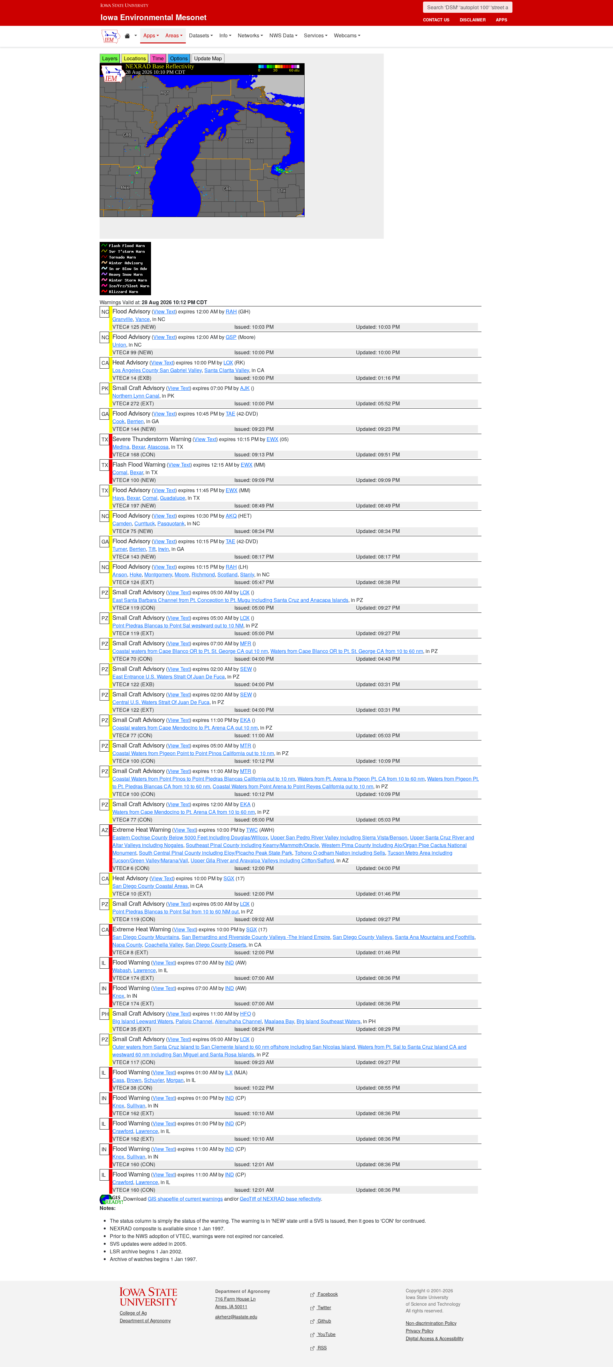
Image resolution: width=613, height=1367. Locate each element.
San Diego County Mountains (145, 937)
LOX (228, 362)
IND (229, 962)
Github (323, 1321)
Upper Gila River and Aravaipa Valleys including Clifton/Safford (262, 860)
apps (501, 20)
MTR (245, 745)
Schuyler (154, 1080)
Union (119, 344)
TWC (252, 829)
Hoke (136, 574)
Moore (182, 574)
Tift (151, 548)
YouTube (326, 1334)
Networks (248, 35)
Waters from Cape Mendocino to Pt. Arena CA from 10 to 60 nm (183, 811)
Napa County (127, 944)
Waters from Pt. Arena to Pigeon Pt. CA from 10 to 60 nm (361, 778)
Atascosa (158, 446)
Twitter (323, 1307)
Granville (122, 319)
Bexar (138, 446)
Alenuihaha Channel (238, 1021)
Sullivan (136, 1105)
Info (223, 35)
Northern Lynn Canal (135, 395)
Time (158, 58)
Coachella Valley (164, 944)
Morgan (175, 1080)
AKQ (231, 515)
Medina (120, 446)
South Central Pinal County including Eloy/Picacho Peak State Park (215, 852)
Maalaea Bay (279, 1021)
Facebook (327, 1294)
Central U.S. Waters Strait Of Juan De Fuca (160, 702)
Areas (172, 35)
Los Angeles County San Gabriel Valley (157, 370)
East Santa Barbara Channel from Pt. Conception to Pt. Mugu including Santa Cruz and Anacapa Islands (230, 600)
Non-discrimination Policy (431, 1323)
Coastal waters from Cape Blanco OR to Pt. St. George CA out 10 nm (190, 651)
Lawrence (144, 970)
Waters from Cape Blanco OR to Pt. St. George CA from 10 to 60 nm (346, 651)
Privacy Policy (420, 1330)
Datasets (199, 35)
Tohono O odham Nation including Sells (340, 852)
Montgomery (158, 574)
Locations (135, 58)
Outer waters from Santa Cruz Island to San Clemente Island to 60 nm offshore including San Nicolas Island (233, 1046)
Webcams (345, 35)
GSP (231, 337)
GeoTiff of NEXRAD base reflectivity (280, 1198)
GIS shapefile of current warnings (185, 1198)
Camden (122, 523)
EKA (245, 720)
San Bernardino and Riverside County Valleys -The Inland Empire (256, 937)
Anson (119, 574)
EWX (272, 439)
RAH (231, 311)
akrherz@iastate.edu (236, 1316)
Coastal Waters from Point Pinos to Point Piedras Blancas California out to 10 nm (203, 778)
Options (179, 58)
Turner (119, 548)
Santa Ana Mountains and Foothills (434, 937)
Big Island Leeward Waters (142, 1021)
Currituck (144, 523)
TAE (230, 413)
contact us (436, 20)
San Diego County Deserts (215, 944)
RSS (321, 1347)
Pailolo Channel (194, 1021)
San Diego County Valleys (362, 937)
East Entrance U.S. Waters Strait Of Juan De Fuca (168, 676)
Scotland (227, 574)
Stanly (247, 574)
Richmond (203, 574)
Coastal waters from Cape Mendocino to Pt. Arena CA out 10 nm (185, 727)
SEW (246, 668)
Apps (149, 35)
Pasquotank (171, 523)
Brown (134, 1080)
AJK (245, 388)
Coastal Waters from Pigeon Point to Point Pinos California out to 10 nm (193, 753)
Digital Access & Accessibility (435, 1338)
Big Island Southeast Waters (328, 1021)
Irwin (163, 548)
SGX (228, 878)
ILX (229, 1072)
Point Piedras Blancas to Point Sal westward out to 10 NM (177, 625)
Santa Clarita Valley (226, 370)
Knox (118, 995)
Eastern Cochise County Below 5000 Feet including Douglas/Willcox (190, 837)
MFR (245, 643)
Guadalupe (172, 497)
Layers (109, 58)
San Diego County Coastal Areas (150, 886)
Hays (118, 497)
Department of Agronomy (145, 1320)
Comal (119, 472)
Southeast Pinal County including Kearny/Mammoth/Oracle (252, 845)
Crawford (122, 1131)
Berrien (135, 421)
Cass (118, 1080)
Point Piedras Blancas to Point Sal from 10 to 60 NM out (175, 911)
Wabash (121, 970)
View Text (164, 311)
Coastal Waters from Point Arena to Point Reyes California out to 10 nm (293, 786)
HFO (245, 1013)
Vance (142, 319)
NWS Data (281, 35)
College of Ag (133, 1313)
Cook (118, 421)
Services (314, 35)
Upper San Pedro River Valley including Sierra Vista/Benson (338, 837)
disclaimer (473, 20)
